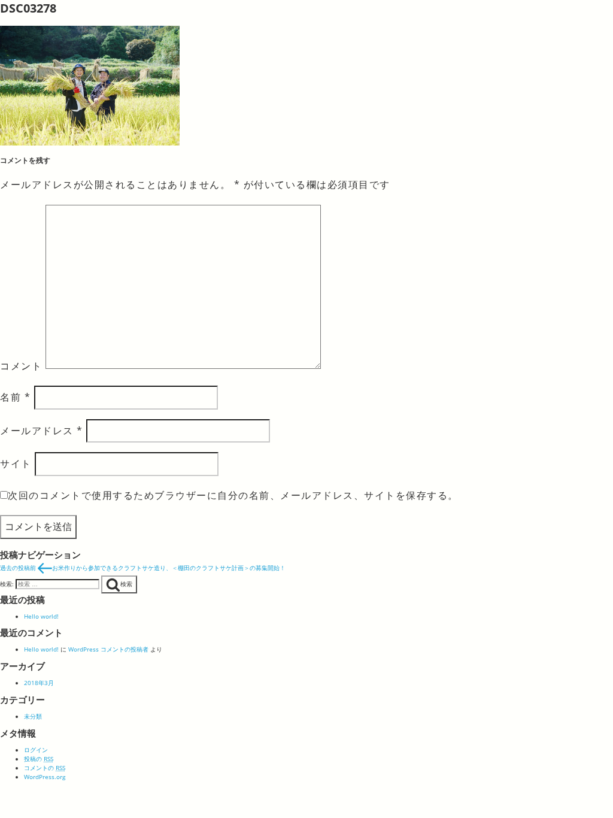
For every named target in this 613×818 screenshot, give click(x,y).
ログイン (36, 750)
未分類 (33, 716)
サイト (16, 463)
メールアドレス (41, 430)
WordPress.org (44, 776)
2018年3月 (39, 682)
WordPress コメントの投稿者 (108, 649)
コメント (21, 365)
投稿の (38, 759)
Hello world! (41, 616)
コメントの (44, 768)
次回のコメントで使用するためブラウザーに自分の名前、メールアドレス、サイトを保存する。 (233, 495)
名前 (15, 397)
